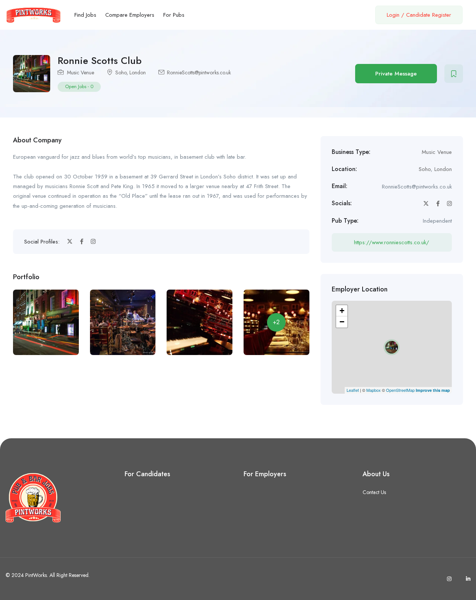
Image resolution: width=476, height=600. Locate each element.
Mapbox (373, 390)
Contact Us (374, 492)
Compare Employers (129, 15)
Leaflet (353, 390)
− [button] (342, 321)
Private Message (396, 74)
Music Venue (80, 72)
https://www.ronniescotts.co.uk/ (391, 242)
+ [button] (342, 310)
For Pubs (173, 15)
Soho (120, 72)
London (137, 72)
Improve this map (433, 390)
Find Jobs (85, 15)
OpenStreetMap (400, 390)
